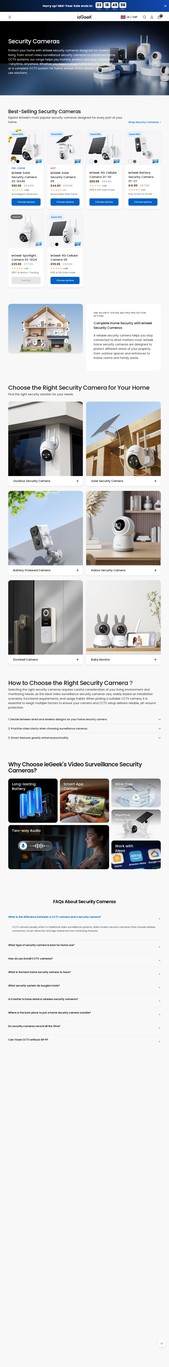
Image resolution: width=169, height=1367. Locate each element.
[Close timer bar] (165, 6)
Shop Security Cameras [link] (143, 122)
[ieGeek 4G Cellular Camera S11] (65, 230)
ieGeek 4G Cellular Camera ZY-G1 (103, 175)
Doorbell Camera (25, 660)
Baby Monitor (100, 660)
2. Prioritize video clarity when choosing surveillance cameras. (48, 728)
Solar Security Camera (107, 481)
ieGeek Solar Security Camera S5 (63, 177)
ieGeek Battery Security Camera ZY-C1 (140, 177)
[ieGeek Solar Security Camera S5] (65, 147)
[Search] (144, 17)
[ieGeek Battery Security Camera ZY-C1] (143, 147)
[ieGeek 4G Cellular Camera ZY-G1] (104, 147)
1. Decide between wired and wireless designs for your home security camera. (57, 719)
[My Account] (151, 17)
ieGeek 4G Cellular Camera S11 (64, 257)
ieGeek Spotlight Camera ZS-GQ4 (24, 257)
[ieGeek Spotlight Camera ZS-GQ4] (26, 230)
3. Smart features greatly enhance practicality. (38, 738)
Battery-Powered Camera (31, 570)
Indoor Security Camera (108, 570)
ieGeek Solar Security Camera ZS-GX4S (24, 177)
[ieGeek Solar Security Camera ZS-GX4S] (26, 147)
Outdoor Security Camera (31, 481)
